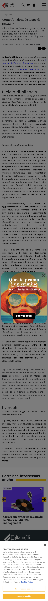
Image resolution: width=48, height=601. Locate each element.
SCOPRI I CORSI (24, 315)
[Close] (43, 275)
